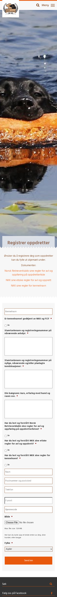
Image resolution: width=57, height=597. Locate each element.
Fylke (9, 543)
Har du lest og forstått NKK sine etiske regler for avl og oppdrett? (26, 442)
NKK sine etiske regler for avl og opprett (28, 280)
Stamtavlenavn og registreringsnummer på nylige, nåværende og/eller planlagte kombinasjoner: (28, 363)
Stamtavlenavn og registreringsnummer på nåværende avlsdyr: (28, 332)
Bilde (8, 516)
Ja (8, 325)
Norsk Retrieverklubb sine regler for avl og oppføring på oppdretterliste (29, 273)
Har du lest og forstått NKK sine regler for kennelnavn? (27, 457)
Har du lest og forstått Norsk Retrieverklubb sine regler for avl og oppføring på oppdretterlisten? (24, 426)
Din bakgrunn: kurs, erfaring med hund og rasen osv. (27, 395)
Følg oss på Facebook (14, 593)
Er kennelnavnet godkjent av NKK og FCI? (28, 318)
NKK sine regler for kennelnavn (28, 286)
